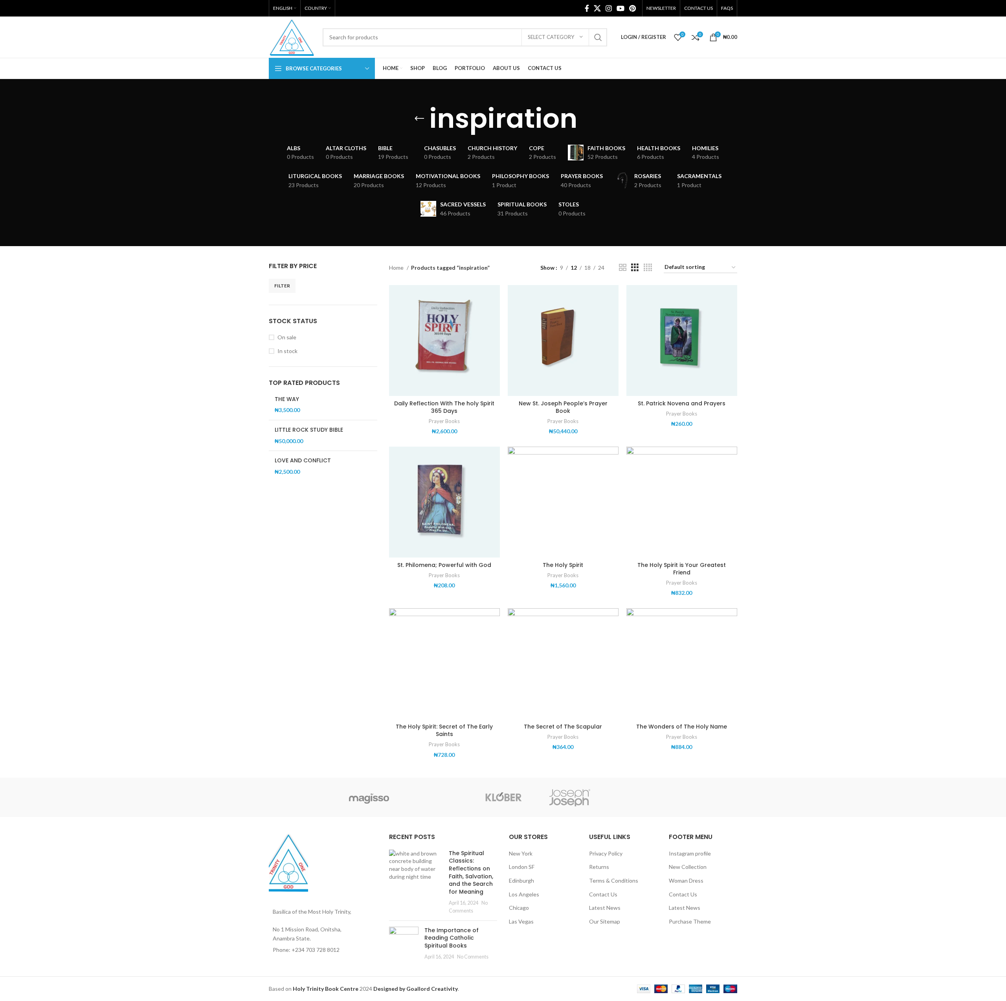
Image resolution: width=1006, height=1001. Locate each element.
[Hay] (636, 797)
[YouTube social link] (620, 8)
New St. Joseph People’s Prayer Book (563, 407)
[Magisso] (369, 797)
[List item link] (323, 950)
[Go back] (419, 119)
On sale (286, 337)
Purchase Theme (690, 921)
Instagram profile (690, 853)
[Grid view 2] (622, 267)
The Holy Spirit (563, 565)
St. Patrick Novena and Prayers (681, 403)
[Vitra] (302, 797)
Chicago (519, 907)
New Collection (688, 866)
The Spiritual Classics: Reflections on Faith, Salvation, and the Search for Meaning (471, 872)
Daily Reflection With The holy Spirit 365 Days (444, 407)
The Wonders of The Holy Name (681, 727)
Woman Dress (686, 880)
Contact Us (603, 894)
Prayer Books (444, 421)
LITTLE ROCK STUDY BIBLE (309, 430)
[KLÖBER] (503, 797)
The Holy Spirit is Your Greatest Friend (681, 569)
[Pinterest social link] (632, 8)
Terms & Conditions (613, 880)
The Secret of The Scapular (563, 727)
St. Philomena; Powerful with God (444, 565)
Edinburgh (521, 880)
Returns (599, 866)
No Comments (472, 957)
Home (397, 267)
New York (520, 853)
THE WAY (287, 399)
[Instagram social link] (608, 8)
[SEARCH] (598, 37)
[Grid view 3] (635, 267)
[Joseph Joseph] (569, 797)
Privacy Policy (605, 853)
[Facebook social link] (586, 8)
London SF (521, 866)
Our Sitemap (604, 921)
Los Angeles (524, 894)
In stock (287, 351)
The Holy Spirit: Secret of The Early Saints (444, 730)
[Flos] (703, 797)
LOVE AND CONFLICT (303, 460)
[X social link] (597, 8)
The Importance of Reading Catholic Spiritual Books (451, 937)
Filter (282, 286)
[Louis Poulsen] (436, 797)
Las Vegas (521, 921)
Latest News (604, 907)
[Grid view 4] (648, 267)
